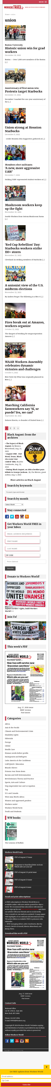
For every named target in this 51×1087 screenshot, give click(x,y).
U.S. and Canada (11, 793)
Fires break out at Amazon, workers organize (24, 324)
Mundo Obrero (11, 768)
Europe (8, 742)
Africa (7, 724)
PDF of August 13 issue (23, 880)
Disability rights (11, 735)
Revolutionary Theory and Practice (19, 779)
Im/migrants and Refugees (16, 757)
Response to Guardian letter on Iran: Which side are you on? (28, 866)
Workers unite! (11, 804)
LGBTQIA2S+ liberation (14, 764)
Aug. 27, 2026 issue (25, 707)
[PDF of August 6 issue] (9, 891)
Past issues (25, 712)
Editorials (9, 738)
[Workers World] (26, 7)
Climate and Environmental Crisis (19, 731)
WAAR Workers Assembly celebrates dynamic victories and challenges (24, 365)
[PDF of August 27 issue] (9, 861)
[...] (6, 62)
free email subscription (29, 909)
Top (6, 789)
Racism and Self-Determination (18, 775)
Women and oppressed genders (18, 800)
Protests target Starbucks (23, 90)
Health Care (10, 749)
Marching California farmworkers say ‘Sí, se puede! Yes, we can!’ (22, 408)
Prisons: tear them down (15, 771)
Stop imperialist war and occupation (20, 786)
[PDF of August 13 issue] (9, 884)
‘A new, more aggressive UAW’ (22, 168)
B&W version (25, 710)
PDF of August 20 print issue (25, 872)
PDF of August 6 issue (22, 887)
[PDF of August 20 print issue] (9, 876)
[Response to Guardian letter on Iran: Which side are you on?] (9, 869)
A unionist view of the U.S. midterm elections (24, 287)
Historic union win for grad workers (25, 49)
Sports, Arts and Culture (15, 782)
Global (7, 746)
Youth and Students (13, 811)
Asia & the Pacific (12, 727)
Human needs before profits (16, 753)
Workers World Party (13, 808)
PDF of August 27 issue (23, 857)
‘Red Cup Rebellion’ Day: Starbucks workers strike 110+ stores (23, 248)
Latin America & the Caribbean (18, 760)
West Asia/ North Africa (14, 797)
